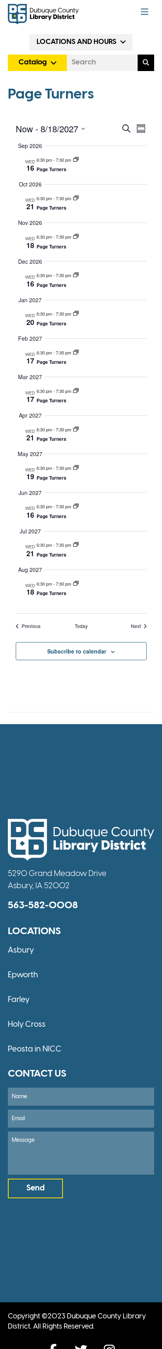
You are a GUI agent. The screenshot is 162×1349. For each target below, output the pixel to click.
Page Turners (51, 169)
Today (81, 626)
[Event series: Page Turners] (76, 160)
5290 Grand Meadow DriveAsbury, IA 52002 (57, 880)
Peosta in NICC (34, 1049)
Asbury (21, 950)
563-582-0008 (43, 905)
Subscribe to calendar (76, 651)
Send (35, 1188)
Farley (18, 1000)
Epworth (23, 975)
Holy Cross (27, 1024)
